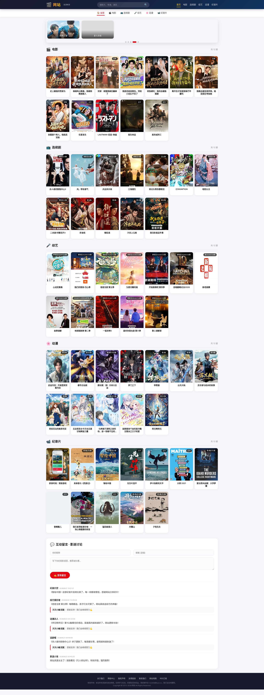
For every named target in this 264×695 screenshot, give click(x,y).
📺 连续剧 (125, 13)
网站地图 (153, 678)
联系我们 (142, 678)
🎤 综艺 (137, 13)
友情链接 (132, 678)
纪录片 (215, 4)
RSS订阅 (163, 678)
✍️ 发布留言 (60, 575)
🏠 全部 (100, 13)
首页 (179, 4)
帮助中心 (111, 678)
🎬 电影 (112, 13)
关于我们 (100, 678)
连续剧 (193, 4)
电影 (185, 4)
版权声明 (121, 678)
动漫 (207, 4)
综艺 (200, 4)
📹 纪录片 (162, 13)
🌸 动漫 (149, 13)
